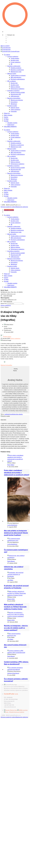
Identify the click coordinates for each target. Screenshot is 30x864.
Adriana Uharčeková (13, 673)
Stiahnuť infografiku (6, 365)
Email (4, 778)
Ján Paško (10, 580)
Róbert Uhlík (11, 599)
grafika (6, 414)
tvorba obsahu (18, 414)
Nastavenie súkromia (22, 207)
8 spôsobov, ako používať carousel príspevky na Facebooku (16, 587)
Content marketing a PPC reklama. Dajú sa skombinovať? (16, 663)
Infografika (11, 414)
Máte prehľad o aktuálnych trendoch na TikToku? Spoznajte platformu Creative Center (15, 606)
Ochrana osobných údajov (8, 207)
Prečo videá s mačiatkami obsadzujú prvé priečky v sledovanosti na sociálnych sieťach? (16, 472)
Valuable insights (9, 210)
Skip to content (5, 46)
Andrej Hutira (7, 337)
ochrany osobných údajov (20, 801)
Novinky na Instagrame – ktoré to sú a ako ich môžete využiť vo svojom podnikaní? (16, 628)
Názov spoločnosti (8, 784)
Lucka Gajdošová (12, 525)
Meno (5, 772)
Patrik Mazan (11, 561)
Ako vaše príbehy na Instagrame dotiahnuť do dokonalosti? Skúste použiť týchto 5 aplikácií (16, 532)
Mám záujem (9, 743)
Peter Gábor (10, 465)
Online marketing (6, 305)
